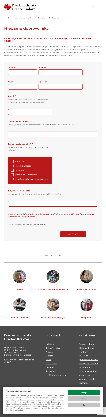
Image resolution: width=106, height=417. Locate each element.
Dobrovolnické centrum (38, 18)
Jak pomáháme (18, 18)
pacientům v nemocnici (26, 175)
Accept (84, 393)
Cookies (50, 367)
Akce (48, 359)
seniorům (19, 170)
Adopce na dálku (87, 379)
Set (84, 405)
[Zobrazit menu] (100, 7)
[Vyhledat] (92, 7)
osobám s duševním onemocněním (31, 179)
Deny (84, 399)
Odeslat (73, 234)
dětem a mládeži (23, 166)
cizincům (19, 161)
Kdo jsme (50, 344)
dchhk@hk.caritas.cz (21, 355)
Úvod (6, 18)
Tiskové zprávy (53, 348)
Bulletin (50, 356)
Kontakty (83, 383)
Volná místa (51, 363)
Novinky (50, 352)
